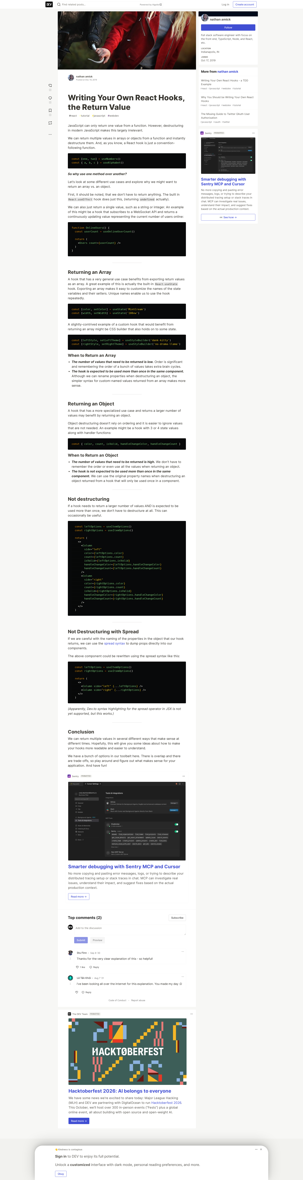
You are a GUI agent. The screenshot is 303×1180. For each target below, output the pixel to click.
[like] (76, 992)
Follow (228, 27)
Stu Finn (82, 952)
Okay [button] (61, 1173)
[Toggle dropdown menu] (183, 776)
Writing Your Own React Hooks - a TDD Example (224, 84)
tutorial (84, 115)
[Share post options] (50, 134)
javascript (98, 115)
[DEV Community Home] (49, 4)
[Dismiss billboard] (261, 1149)
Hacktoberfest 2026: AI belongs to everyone (119, 1091)
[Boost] (50, 123)
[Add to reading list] (50, 112)
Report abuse (138, 1000)
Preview (97, 940)
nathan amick (84, 76)
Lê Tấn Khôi (84, 977)
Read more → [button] (79, 896)
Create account (244, 4)
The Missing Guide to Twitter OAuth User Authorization (225, 117)
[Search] (59, 4)
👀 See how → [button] (228, 217)
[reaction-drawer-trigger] (50, 87)
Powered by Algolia (149, 4)
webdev (113, 115)
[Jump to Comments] (50, 100)
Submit (81, 940)
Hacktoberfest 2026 (166, 1103)
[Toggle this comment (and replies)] (71, 958)
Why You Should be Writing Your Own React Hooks (227, 101)
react (73, 115)
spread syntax (114, 643)
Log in (225, 4)
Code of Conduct (117, 1000)
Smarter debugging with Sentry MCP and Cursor (124, 866)
